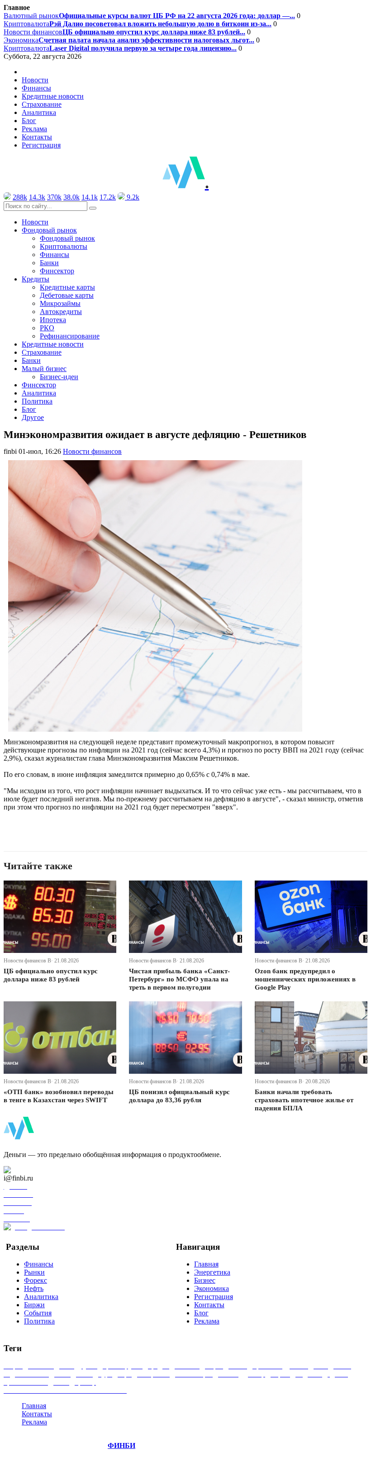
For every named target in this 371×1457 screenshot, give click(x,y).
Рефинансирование (70, 336)
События (38, 1313)
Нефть (33, 1288)
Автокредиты (61, 311)
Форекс (35, 1280)
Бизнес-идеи (59, 377)
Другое (33, 417)
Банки (49, 263)
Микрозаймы (60, 303)
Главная (206, 1264)
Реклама (34, 129)
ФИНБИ (121, 1445)
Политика (37, 401)
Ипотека (53, 320)
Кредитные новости (53, 96)
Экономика (129, 40)
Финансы (36, 88)
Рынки (34, 1272)
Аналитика (39, 112)
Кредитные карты (67, 287)
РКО (47, 328)
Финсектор (57, 271)
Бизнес (204, 1280)
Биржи (34, 1305)
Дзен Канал (33, 1170)
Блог (29, 120)
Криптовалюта (137, 24)
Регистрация (41, 145)
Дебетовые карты (67, 295)
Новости (35, 80)
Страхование (42, 104)
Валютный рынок (149, 15)
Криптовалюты (63, 246)
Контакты (37, 137)
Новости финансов (124, 32)
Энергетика (212, 1272)
